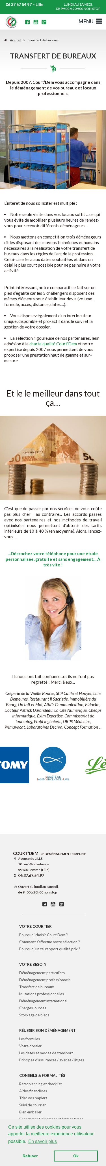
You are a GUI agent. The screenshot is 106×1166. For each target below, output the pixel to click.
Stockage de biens (34, 1015)
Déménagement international (43, 1001)
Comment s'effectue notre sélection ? (49, 942)
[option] (53, 765)
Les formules (29, 1039)
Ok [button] (76, 1156)
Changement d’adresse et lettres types (51, 1119)
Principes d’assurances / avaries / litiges (51, 1060)
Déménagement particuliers (42, 973)
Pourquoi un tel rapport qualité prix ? (49, 949)
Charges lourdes (32, 1008)
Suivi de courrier (32, 1105)
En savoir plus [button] (42, 1141)
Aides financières (33, 1091)
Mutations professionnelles (41, 994)
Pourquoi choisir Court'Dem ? (43, 935)
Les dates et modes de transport (46, 1053)
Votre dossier (30, 1046)
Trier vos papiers (33, 1098)
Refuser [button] (30, 1156)
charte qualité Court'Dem (53, 343)
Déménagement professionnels (44, 980)
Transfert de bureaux (36, 987)
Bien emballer (30, 1112)
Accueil (15, 40)
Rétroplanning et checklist (40, 1084)
